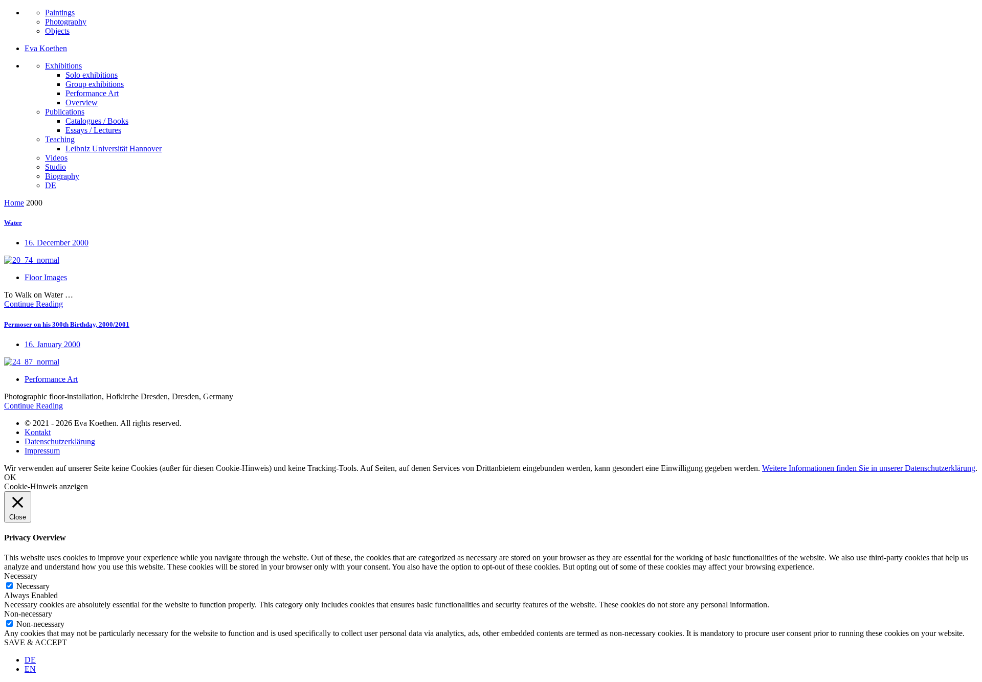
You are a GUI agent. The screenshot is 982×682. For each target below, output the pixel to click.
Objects (57, 31)
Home (14, 202)
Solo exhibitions (91, 75)
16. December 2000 (56, 242)
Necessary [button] (20, 576)
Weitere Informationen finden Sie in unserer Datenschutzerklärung (868, 468)
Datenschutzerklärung (60, 441)
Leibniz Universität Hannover (113, 148)
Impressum (42, 450)
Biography (62, 176)
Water (13, 222)
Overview (81, 102)
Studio (55, 167)
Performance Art (92, 93)
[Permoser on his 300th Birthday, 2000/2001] (31, 361)
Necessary (33, 586)
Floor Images (46, 277)
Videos (56, 157)
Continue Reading (33, 304)
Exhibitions (63, 65)
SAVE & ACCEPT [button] (35, 642)
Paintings (60, 12)
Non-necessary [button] (28, 613)
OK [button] (10, 477)
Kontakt (38, 432)
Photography (65, 21)
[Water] (31, 260)
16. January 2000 (52, 344)
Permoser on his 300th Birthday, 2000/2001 (66, 324)
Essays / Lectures (93, 130)
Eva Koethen (46, 48)
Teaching (60, 139)
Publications (64, 111)
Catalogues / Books (96, 121)
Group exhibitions (94, 84)
